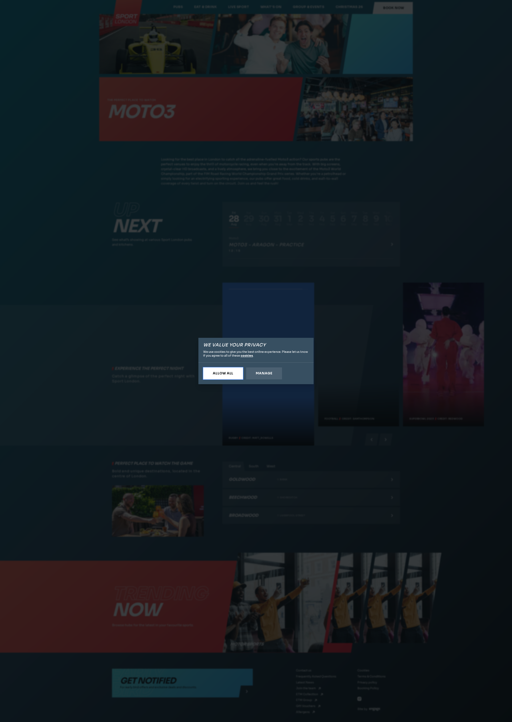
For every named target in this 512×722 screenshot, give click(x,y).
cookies (247, 355)
